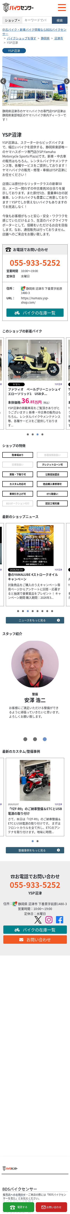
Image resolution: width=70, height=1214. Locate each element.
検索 (60, 20)
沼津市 (58, 38)
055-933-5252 (35, 262)
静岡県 (45, 38)
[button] (3, 81)
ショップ (11, 20)
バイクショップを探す (21, 38)
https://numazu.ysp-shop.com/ (35, 300)
